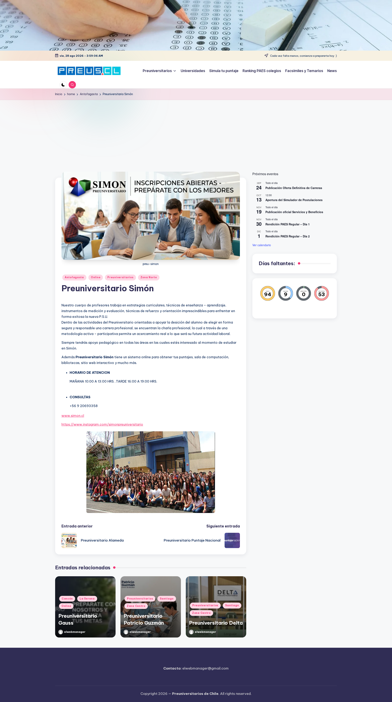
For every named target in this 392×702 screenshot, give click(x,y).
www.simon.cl (72, 416)
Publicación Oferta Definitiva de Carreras (293, 188)
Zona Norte (148, 277)
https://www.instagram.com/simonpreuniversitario (102, 424)
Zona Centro (136, 605)
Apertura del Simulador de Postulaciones (294, 200)
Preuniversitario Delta (216, 623)
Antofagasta (74, 277)
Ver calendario (261, 245)
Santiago (167, 598)
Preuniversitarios (120, 277)
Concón (67, 598)
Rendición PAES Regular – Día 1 (287, 224)
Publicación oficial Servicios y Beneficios (294, 212)
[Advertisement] (196, 130)
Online (95, 277)
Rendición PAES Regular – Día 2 (287, 236)
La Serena (87, 598)
